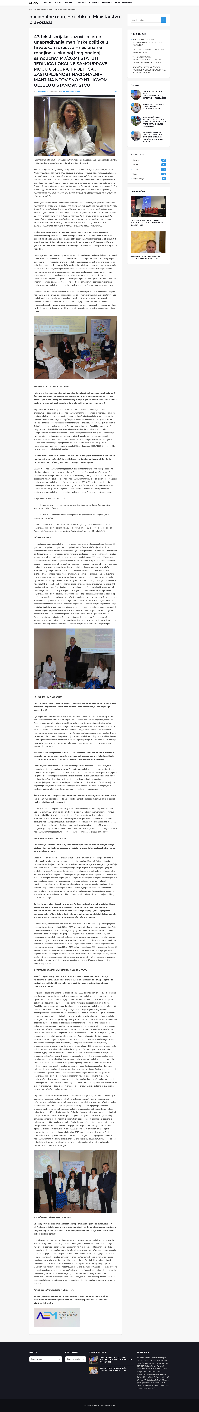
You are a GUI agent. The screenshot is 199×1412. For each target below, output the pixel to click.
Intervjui (106, 3)
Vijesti (135, 174)
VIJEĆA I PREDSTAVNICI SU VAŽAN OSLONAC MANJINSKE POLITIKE (153, 106)
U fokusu (93, 3)
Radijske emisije (138, 178)
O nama (58, 3)
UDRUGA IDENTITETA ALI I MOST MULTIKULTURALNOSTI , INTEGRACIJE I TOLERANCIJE (147, 42)
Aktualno (68, 3)
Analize (81, 3)
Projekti (78, 91)
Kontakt (47, 3)
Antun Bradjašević (42, 91)
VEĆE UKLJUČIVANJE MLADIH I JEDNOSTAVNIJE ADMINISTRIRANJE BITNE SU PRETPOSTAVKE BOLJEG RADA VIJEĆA (148, 60)
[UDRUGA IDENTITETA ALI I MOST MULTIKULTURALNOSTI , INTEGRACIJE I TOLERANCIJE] (136, 95)
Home (31, 10)
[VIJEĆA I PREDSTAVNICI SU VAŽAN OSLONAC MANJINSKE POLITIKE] (136, 108)
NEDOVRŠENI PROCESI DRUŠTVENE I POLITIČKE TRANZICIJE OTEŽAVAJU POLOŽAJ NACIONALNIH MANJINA (149, 70)
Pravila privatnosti (123, 3)
